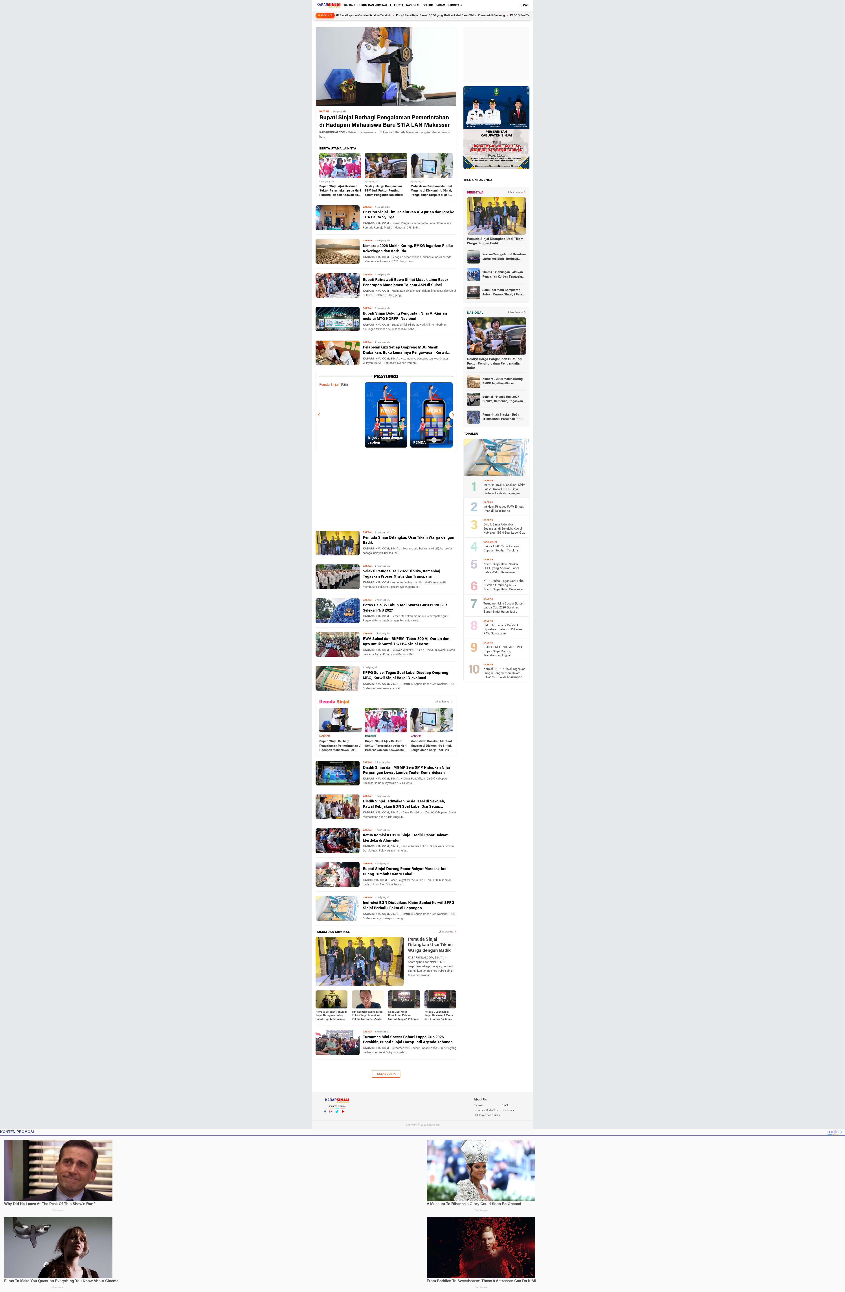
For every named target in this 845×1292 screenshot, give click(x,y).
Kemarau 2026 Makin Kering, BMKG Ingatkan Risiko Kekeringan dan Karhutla (408, 248)
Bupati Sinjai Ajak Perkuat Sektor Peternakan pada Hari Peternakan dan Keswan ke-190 (340, 191)
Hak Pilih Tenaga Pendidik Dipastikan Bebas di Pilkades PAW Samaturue (502, 629)
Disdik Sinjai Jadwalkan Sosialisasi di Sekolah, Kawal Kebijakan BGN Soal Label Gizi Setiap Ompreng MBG (404, 804)
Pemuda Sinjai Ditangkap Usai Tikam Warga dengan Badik (408, 540)
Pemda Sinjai (329, 385)
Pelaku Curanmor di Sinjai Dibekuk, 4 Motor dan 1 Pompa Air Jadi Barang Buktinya (438, 1016)
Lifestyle (397, 5)
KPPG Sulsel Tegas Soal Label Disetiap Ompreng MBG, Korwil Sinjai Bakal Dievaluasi (493, 15)
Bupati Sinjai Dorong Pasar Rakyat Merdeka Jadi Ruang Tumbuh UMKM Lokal (405, 871)
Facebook (325, 1117)
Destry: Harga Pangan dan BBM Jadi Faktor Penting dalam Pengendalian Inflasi (384, 191)
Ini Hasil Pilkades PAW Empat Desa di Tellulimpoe (503, 509)
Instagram (331, 1117)
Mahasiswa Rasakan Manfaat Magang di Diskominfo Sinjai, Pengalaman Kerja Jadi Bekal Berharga (431, 191)
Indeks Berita (386, 1074)
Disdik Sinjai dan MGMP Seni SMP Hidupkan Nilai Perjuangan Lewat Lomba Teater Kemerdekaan (406, 770)
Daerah (349, 5)
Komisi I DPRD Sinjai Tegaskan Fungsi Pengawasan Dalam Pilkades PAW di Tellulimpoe (504, 673)
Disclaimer (508, 1110)
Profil (505, 1105)
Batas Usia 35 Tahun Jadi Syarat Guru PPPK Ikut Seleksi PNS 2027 (405, 607)
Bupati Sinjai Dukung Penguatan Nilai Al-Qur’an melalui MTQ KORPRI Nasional (405, 316)
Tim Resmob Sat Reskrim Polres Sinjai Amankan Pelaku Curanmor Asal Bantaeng (367, 1016)
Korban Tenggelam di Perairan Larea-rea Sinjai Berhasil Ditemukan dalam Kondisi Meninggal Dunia (504, 257)
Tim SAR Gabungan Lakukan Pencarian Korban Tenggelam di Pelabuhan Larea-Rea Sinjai (503, 275)
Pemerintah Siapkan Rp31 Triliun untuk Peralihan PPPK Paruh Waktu (503, 417)
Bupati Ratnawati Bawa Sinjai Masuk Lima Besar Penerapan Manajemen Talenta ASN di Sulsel (405, 282)
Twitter (337, 1117)
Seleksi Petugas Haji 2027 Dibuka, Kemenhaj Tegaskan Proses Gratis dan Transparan (401, 574)
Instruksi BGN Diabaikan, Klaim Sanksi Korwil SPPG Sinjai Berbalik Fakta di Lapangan (408, 905)
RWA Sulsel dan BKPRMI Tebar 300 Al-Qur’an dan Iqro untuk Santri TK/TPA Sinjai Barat (406, 641)
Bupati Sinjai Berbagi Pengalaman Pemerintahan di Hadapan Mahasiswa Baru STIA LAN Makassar (384, 121)
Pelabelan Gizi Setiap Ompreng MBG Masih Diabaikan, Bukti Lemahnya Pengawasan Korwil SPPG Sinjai (405, 351)
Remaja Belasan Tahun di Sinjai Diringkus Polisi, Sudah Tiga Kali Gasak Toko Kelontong (331, 1016)
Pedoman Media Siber (486, 1110)
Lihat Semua (442, 701)
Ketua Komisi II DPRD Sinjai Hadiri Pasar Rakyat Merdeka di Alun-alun (405, 837)
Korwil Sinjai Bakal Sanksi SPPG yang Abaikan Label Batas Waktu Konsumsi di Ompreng (381, 15)
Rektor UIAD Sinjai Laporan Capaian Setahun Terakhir (501, 548)
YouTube (343, 1117)
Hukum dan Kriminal (372, 5)
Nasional (413, 5)
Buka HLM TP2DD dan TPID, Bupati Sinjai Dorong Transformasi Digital (503, 651)
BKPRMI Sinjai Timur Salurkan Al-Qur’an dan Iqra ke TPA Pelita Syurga (408, 214)
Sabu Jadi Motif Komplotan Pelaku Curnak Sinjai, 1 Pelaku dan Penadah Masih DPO (403, 1016)
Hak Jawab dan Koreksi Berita (487, 1115)
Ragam (440, 5)
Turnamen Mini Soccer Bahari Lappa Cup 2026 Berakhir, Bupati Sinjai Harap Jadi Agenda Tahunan (408, 1039)
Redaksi (478, 1105)
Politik (427, 5)
